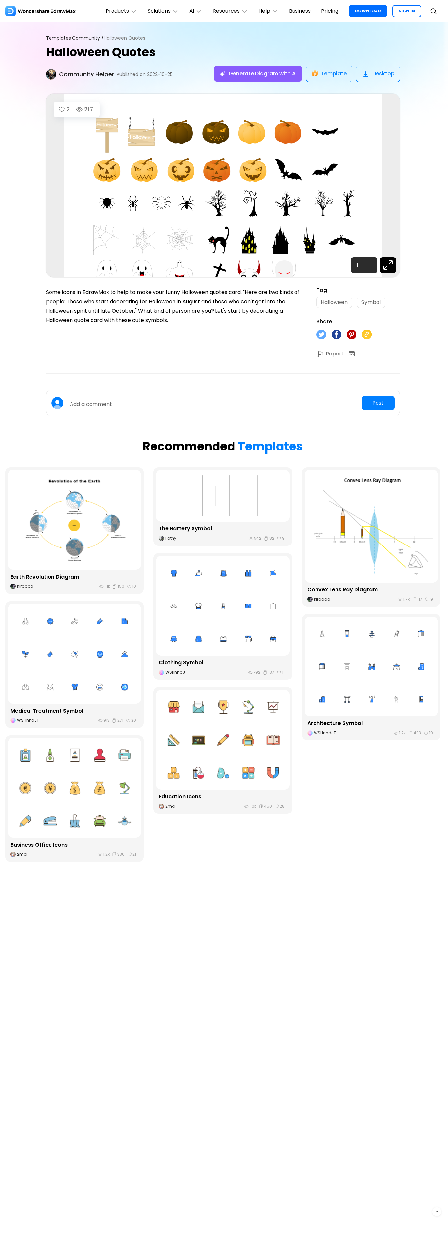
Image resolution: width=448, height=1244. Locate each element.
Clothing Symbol (181, 662)
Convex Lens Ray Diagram (342, 589)
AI (191, 11)
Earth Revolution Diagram (44, 577)
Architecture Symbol (335, 723)
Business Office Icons (39, 845)
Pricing (329, 11)
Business (300, 11)
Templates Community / (75, 38)
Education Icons (180, 796)
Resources (226, 11)
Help (264, 11)
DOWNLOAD (368, 11)
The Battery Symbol (185, 528)
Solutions (159, 11)
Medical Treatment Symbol (46, 711)
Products (117, 11)
